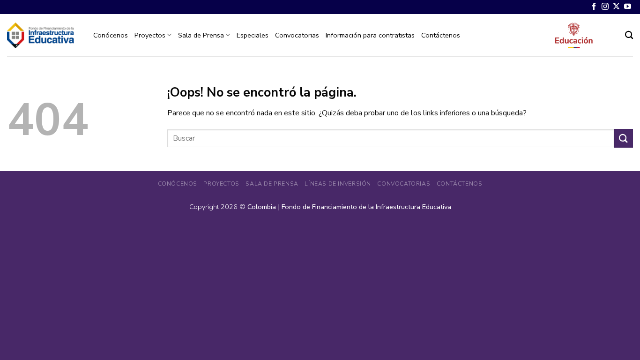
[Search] (629, 35)
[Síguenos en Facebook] (593, 7)
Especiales (252, 35)
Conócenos (110, 35)
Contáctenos (440, 35)
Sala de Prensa (201, 35)
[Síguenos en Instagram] (605, 7)
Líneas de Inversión (338, 184)
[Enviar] (623, 138)
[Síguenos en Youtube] (627, 7)
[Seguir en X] (616, 7)
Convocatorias (297, 35)
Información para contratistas (370, 35)
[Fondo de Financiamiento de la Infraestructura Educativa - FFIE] (40, 34)
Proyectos (149, 35)
